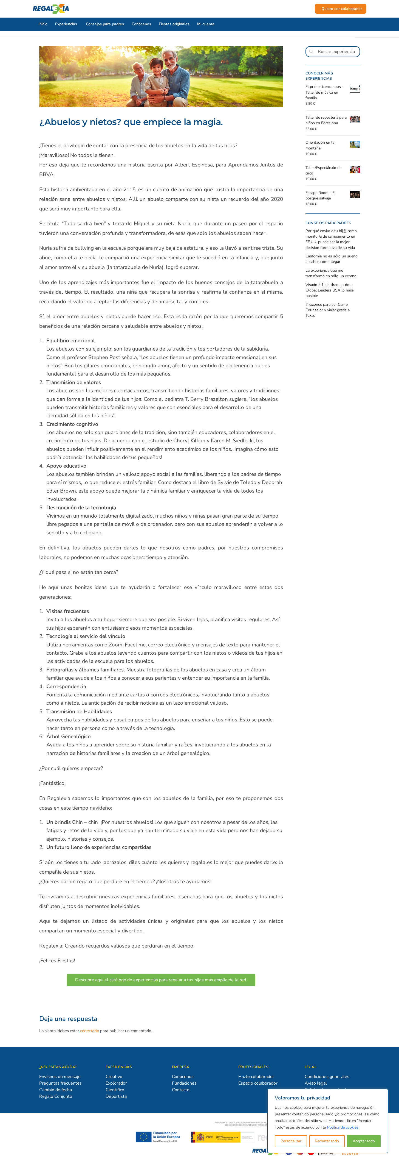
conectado (89, 1031)
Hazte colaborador (256, 1077)
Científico (115, 1090)
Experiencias (66, 24)
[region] (327, 1121)
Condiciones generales (327, 1077)
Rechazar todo (327, 1141)
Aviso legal (316, 1083)
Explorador (116, 1083)
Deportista (116, 1096)
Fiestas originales (174, 24)
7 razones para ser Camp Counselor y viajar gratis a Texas (327, 310)
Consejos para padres (105, 24)
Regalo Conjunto (55, 1096)
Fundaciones (184, 1083)
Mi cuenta (205, 24)
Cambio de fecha (55, 1090)
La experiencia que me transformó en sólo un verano (330, 273)
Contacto (180, 1090)
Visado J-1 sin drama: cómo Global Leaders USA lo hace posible (329, 290)
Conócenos (141, 24)
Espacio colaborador (258, 1083)
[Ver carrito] (309, 9)
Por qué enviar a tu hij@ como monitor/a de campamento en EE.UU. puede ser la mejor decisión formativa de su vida (331, 239)
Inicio (42, 24)
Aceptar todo (364, 1141)
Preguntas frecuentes (60, 1083)
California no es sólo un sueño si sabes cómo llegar (331, 259)
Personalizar (291, 1141)
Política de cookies (342, 1127)
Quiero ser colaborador (341, 8)
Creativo (114, 1077)
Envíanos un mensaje (60, 1077)
